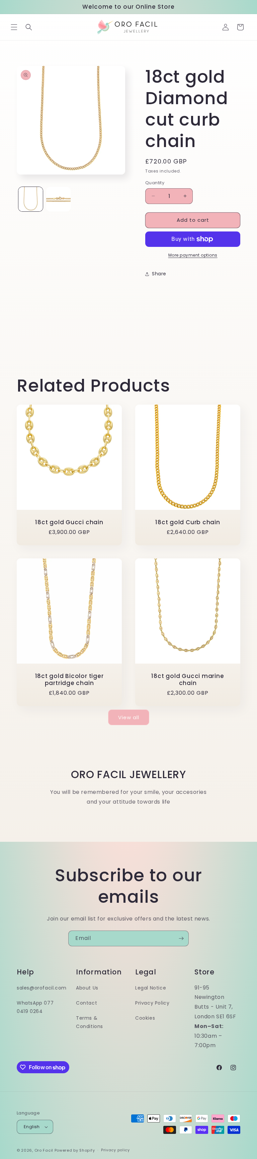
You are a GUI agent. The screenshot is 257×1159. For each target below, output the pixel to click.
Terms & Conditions (89, 1022)
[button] (14, 27)
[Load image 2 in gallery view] (58, 199)
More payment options (193, 255)
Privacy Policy (152, 1003)
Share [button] (159, 273)
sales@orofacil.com (42, 987)
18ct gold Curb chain (187, 522)
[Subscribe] (181, 938)
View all (128, 717)
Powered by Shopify (75, 1150)
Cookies (145, 1018)
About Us (87, 987)
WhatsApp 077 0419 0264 (35, 1007)
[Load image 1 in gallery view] (30, 199)
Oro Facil (43, 1150)
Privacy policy (115, 1150)
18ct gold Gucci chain (69, 522)
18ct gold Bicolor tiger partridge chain (69, 680)
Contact (86, 1003)
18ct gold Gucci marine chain (187, 680)
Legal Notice (150, 987)
